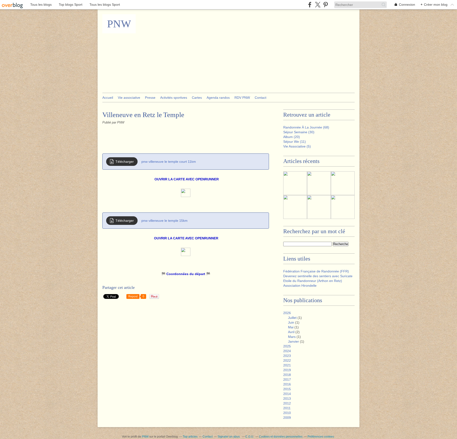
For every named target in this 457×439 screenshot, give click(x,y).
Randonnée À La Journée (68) (306, 127)
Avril (291, 332)
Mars (292, 337)
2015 (287, 389)
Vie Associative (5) (297, 146)
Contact (260, 97)
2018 (287, 375)
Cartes (197, 97)
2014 (287, 394)
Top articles (190, 436)
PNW (119, 24)
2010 (287, 413)
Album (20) (291, 137)
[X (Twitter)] (318, 4)
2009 (287, 417)
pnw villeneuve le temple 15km (164, 220)
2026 (287, 313)
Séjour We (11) (294, 141)
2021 (287, 365)
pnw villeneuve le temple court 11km (168, 161)
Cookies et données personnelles (281, 436)
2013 (287, 398)
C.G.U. (249, 436)
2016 (287, 384)
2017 (287, 379)
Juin (291, 322)
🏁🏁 (185, 274)
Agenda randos (218, 97)
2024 (287, 351)
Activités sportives (173, 97)
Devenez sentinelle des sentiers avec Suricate (318, 276)
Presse (150, 97)
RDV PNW (242, 97)
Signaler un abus (229, 436)
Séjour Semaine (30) (298, 132)
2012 (287, 403)
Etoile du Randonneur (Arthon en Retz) (312, 281)
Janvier (293, 341)
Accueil (107, 97)
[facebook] (310, 4)
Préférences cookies (321, 436)
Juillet (292, 318)
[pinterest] (325, 4)
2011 (287, 408)
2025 (287, 346)
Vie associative (129, 97)
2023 (287, 356)
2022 (287, 360)
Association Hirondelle (300, 285)
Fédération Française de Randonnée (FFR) (316, 271)
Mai (290, 327)
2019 (287, 370)
